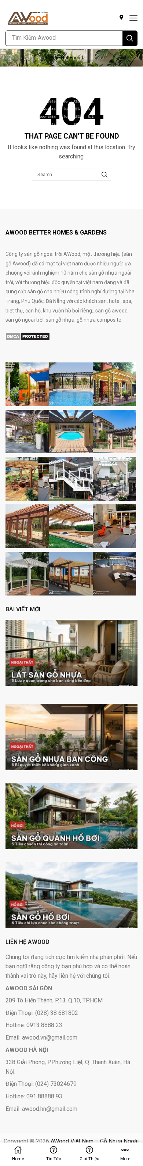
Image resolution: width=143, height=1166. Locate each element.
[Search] (129, 38)
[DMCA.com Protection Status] (28, 335)
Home (12, 57)
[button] (133, 18)
